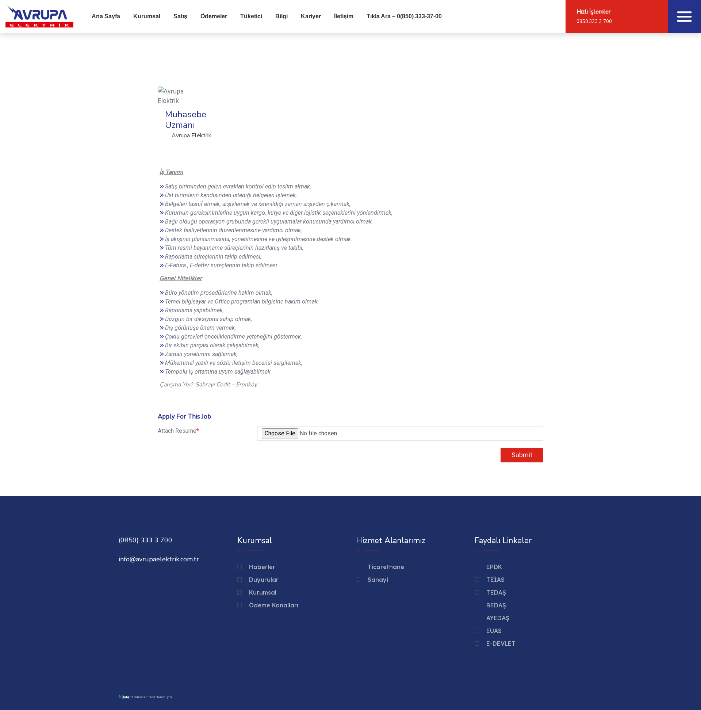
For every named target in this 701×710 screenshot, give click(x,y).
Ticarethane (386, 566)
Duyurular (264, 579)
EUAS (494, 630)
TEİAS (495, 579)
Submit (522, 455)
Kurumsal (146, 16)
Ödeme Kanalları (273, 605)
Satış (180, 16)
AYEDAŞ (497, 618)
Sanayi (378, 579)
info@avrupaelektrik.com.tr (159, 559)
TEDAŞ (496, 592)
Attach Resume (178, 430)
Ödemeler (213, 16)
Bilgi (281, 16)
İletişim (343, 16)
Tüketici (251, 16)
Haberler (262, 566)
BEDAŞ (496, 605)
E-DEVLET (501, 643)
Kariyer (311, 16)
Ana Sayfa (106, 16)
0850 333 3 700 (594, 21)
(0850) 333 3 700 (145, 540)
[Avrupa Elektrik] (39, 16)
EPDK (494, 566)
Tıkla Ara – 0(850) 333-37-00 (404, 16)
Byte (125, 697)
